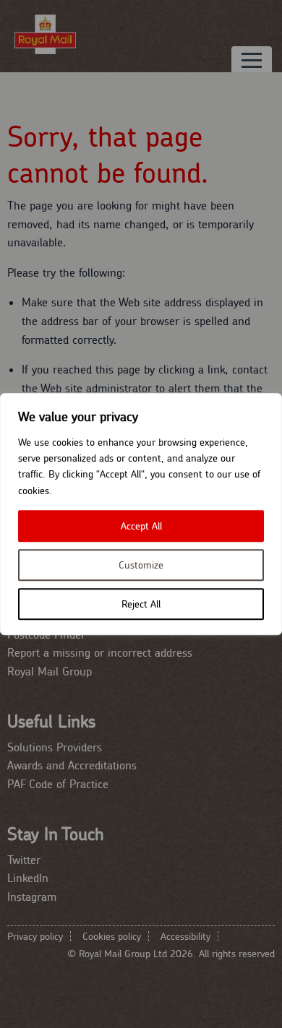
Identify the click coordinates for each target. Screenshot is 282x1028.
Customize (141, 564)
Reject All (141, 603)
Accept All (141, 525)
